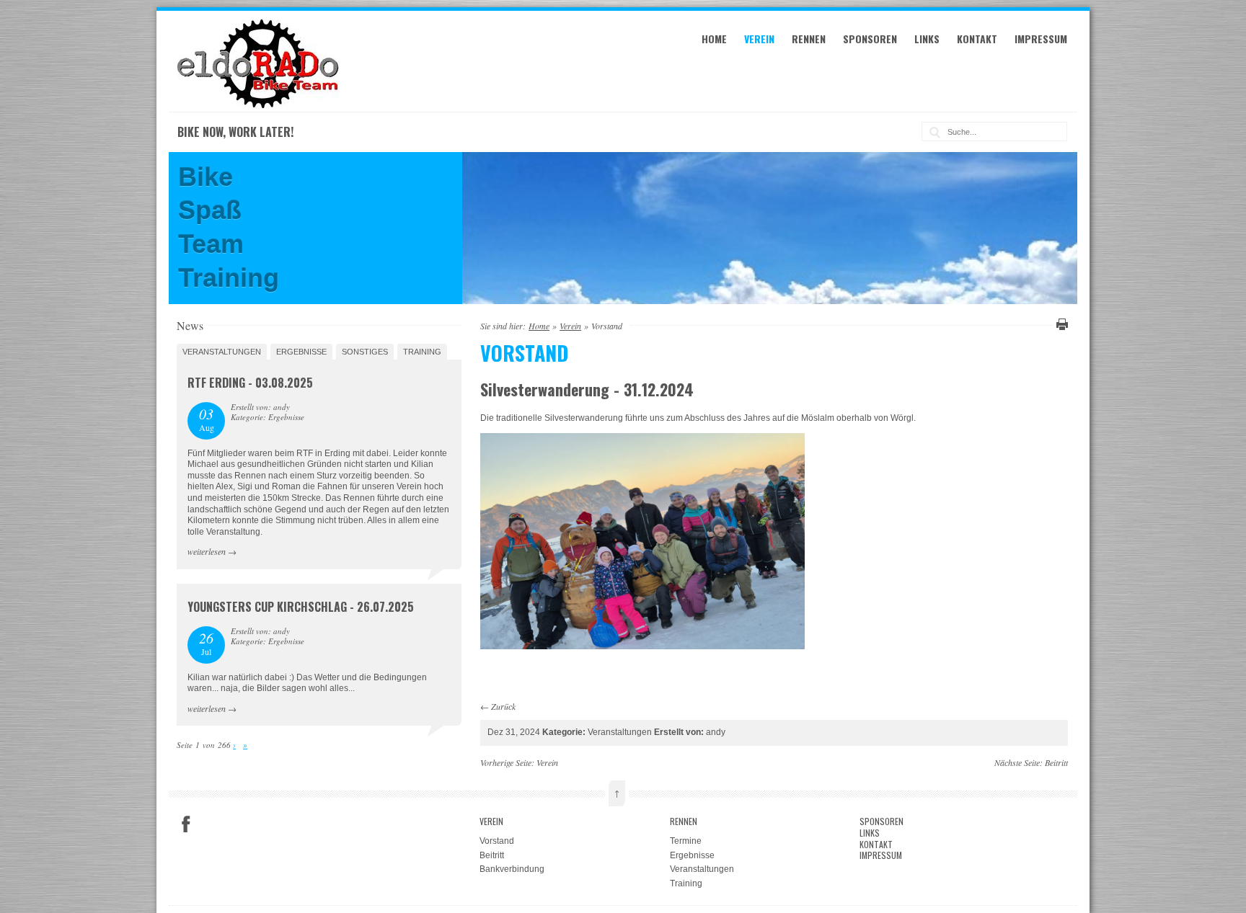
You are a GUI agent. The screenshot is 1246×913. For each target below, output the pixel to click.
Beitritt (1056, 762)
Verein (759, 38)
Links (927, 38)
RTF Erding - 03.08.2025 (250, 382)
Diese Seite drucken (1060, 324)
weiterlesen (206, 551)
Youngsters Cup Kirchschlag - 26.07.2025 (300, 606)
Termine (686, 841)
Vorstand (497, 841)
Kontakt (977, 38)
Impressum (1041, 38)
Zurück (503, 706)
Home (714, 38)
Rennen (809, 38)
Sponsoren (870, 38)
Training (422, 351)
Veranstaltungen (221, 351)
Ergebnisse (301, 351)
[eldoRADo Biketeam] (260, 105)
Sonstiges (365, 351)
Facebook (186, 824)
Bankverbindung (512, 869)
